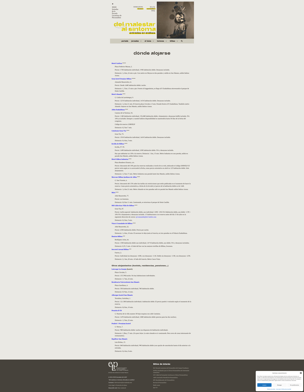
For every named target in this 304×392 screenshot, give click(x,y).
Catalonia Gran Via (119, 131)
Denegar (279, 385)
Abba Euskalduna (118, 110)
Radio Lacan (156, 385)
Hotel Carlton (117, 63)
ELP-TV (155, 388)
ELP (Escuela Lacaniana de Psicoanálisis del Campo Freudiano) (171, 368)
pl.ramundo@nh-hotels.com (146, 217)
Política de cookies (271, 389)
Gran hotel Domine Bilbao (121, 79)
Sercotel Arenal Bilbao (120, 249)
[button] (301, 373)
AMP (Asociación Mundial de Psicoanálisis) (165, 377)
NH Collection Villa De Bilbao (123, 205)
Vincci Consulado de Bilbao (122, 223)
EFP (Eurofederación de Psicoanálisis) (163, 380)
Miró (113, 192)
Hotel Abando (117, 94)
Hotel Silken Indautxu (120, 159)
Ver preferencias (294, 385)
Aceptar (264, 385)
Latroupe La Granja (119, 269)
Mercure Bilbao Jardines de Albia (124, 177)
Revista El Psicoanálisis (159, 382)
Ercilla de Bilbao (118, 144)
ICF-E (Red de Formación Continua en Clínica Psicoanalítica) (170, 375)
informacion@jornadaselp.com (123, 382)
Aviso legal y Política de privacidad (283, 389)
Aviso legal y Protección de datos (117, 385)
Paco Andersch (122, 388)
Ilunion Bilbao (117, 236)
